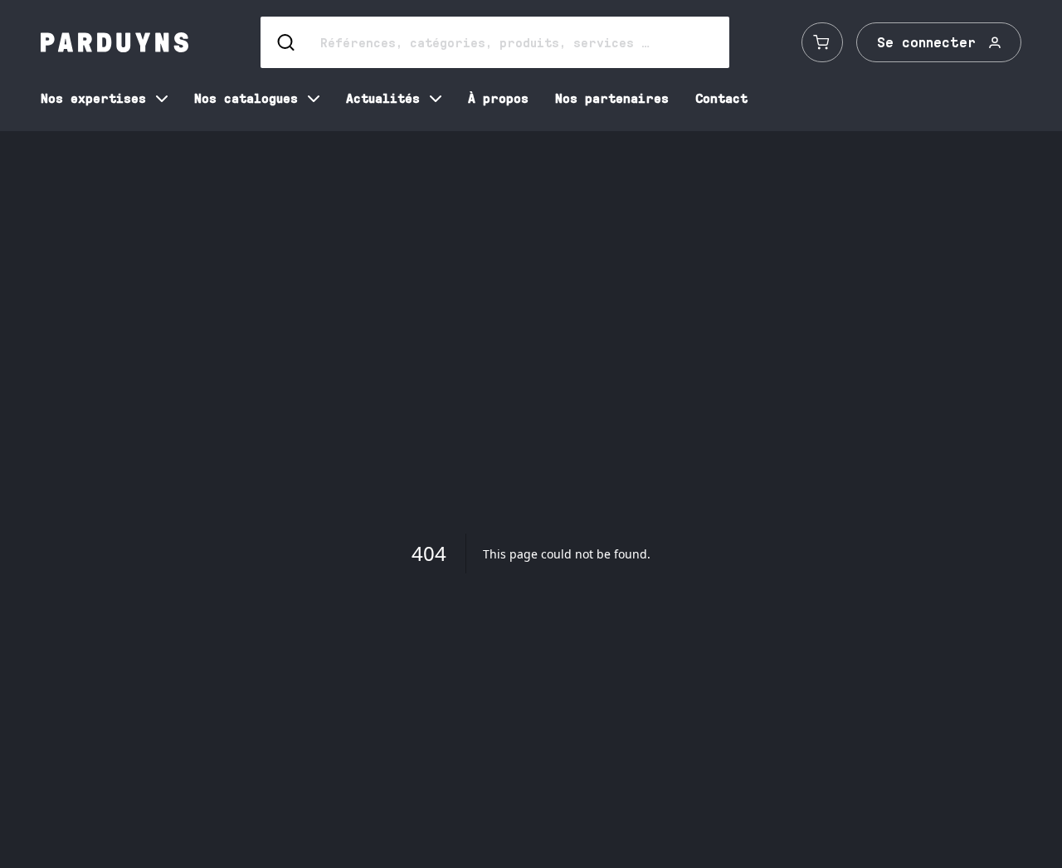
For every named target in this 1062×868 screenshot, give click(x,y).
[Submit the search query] (287, 42)
